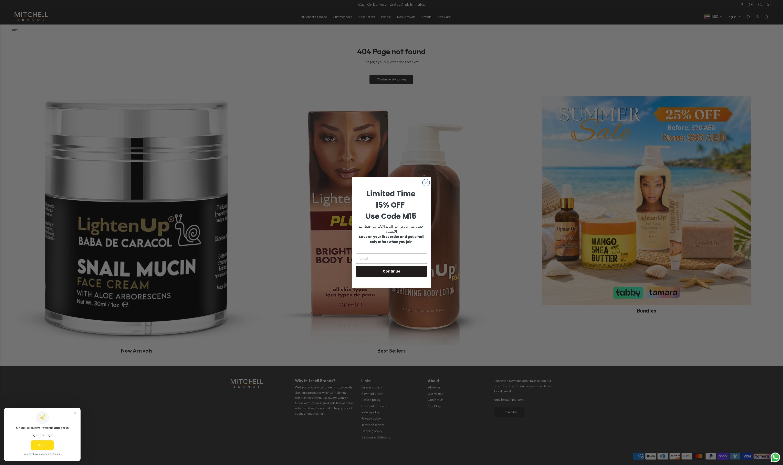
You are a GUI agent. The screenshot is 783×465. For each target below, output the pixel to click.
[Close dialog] (426, 182)
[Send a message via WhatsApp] (775, 457)
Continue (391, 271)
